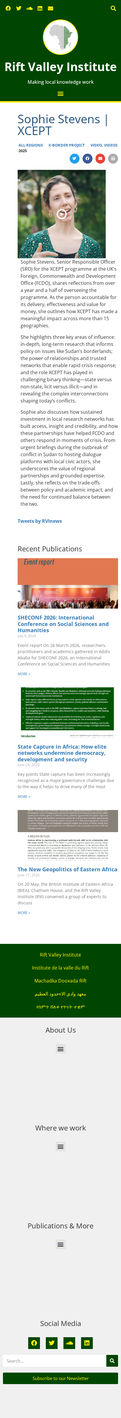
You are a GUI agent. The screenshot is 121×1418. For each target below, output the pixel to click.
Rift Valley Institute (60, 66)
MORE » (24, 673)
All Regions (31, 145)
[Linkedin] (40, 8)
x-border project (66, 145)
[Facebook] (8, 8)
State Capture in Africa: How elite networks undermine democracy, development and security (62, 753)
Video (96, 145)
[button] (113, 8)
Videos (110, 145)
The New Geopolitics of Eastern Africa (67, 869)
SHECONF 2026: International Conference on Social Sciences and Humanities (63, 624)
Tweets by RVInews (40, 521)
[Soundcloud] (29, 8)
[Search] (112, 1361)
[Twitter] (19, 8)
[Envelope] (50, 8)
